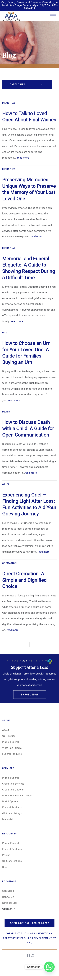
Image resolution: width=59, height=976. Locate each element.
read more (23, 157)
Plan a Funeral (10, 741)
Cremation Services (13, 783)
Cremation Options (13, 789)
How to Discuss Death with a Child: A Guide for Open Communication (28, 428)
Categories (17, 84)
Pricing (6, 855)
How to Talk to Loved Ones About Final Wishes (29, 116)
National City (9, 902)
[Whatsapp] (49, 967)
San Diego (8, 890)
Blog (4, 867)
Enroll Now (29, 694)
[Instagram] (33, 955)
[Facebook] (28, 955)
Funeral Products (12, 753)
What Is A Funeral (12, 747)
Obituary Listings (12, 813)
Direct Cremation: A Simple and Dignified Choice (24, 579)
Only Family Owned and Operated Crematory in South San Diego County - (29, 5)
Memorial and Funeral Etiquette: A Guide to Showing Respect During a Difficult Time (28, 268)
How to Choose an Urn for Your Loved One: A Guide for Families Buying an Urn (26, 352)
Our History (8, 735)
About (5, 729)
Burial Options (10, 801)
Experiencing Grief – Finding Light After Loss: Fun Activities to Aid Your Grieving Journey (29, 504)
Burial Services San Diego (17, 795)
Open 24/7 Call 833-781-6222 (29, 923)
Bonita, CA (8, 896)
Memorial (7, 819)
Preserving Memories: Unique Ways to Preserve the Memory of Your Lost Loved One (29, 189)
